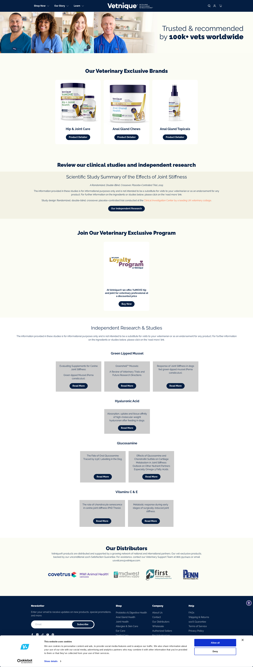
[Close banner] (243, 640)
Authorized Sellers (162, 630)
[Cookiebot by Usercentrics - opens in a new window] (25, 661)
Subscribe (82, 624)
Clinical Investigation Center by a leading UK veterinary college (177, 200)
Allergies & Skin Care (127, 626)
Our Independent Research (126, 208)
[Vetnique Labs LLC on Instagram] (37, 635)
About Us (157, 612)
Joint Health (122, 621)
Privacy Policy (196, 630)
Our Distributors (160, 621)
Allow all (215, 642)
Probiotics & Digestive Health (131, 612)
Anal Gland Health (125, 617)
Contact (156, 617)
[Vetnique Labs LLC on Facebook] (32, 635)
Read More (78, 385)
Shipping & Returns (199, 617)
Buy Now (127, 304)
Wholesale (158, 626)
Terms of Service (198, 626)
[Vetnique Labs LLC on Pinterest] (53, 635)
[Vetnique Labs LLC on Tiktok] (42, 635)
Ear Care (120, 630)
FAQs (191, 612)
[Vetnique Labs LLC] (130, 5)
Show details (51, 661)
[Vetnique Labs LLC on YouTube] (47, 635)
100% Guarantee (197, 621)
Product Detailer (78, 137)
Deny (215, 651)
